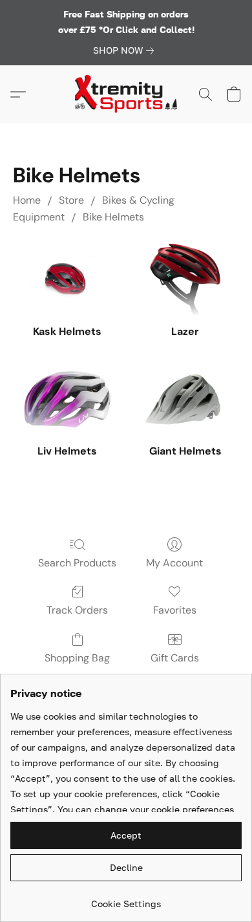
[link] (126, 50)
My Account (174, 563)
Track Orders (77, 610)
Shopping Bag (77, 658)
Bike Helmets (113, 217)
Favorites (174, 610)
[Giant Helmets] (185, 399)
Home (27, 200)
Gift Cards (175, 658)
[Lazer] (185, 280)
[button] (126, 94)
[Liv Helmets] (67, 399)
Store (71, 200)
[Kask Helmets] (67, 280)
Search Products (77, 563)
